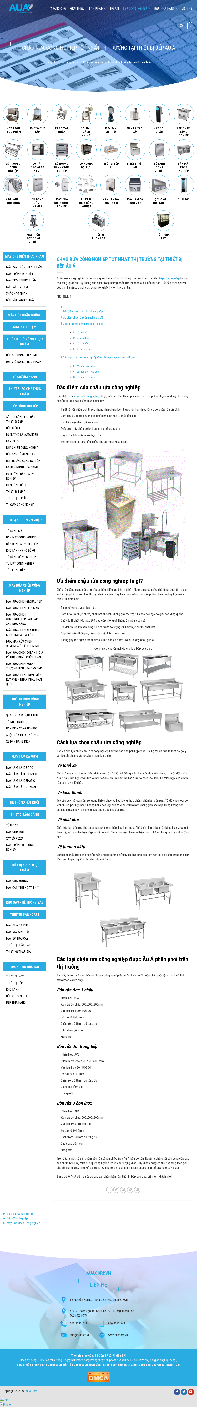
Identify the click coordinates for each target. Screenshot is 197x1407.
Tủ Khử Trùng (15, 722)
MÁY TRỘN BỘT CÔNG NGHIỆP (20, 847)
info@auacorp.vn (80, 1335)
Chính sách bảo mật (116, 1365)
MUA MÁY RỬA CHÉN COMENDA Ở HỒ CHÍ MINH (22, 644)
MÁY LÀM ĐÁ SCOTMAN (21, 787)
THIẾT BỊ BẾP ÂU (16, 498)
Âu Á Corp (31, 1391)
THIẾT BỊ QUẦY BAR (18, 945)
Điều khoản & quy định (31, 1365)
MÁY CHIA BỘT (15, 832)
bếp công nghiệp (169, 278)
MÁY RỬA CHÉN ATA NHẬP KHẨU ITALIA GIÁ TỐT (22, 632)
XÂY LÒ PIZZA (14, 838)
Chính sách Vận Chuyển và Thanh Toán (155, 1365)
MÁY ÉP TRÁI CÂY (17, 938)
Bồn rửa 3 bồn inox (86, 377)
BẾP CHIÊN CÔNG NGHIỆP (22, 448)
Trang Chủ (58, 8)
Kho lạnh (12, 989)
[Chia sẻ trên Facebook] (109, 1190)
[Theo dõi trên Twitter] (184, 1392)
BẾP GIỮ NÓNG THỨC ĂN (21, 355)
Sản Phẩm (96, 8)
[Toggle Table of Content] (60, 307)
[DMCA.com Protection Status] (98, 1376)
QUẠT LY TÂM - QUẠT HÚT (22, 715)
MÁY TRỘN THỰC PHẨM (21, 280)
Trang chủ (51, 62)
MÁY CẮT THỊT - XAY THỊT (22, 887)
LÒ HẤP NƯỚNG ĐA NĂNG (22, 467)
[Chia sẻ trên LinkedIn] (137, 1190)
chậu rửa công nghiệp (87, 396)
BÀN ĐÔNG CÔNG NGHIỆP (22, 544)
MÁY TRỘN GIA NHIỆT (19, 274)
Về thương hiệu (84, 349)
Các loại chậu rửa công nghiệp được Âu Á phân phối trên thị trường (99, 357)
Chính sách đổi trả (60, 1365)
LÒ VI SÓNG (13, 441)
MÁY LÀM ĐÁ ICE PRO (19, 767)
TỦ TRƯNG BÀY (15, 570)
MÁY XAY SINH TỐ (17, 932)
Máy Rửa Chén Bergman (22, 608)
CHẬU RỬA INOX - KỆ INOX (22, 735)
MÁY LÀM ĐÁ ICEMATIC (20, 781)
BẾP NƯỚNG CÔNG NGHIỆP (23, 461)
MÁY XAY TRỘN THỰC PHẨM (24, 267)
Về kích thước (83, 338)
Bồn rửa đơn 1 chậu (86, 366)
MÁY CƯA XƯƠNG (17, 881)
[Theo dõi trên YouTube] (191, 1392)
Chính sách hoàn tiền (87, 1365)
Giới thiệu (77, 8)
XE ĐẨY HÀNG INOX (18, 741)
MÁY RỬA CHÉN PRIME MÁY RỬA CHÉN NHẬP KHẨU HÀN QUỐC (24, 679)
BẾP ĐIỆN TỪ (14, 428)
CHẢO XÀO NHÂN (16, 293)
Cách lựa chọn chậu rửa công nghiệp (83, 323)
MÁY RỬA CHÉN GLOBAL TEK (24, 601)
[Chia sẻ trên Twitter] (116, 1190)
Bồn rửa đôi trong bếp (88, 371)
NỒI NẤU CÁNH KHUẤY (20, 300)
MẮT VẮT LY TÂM (17, 287)
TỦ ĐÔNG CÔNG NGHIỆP (21, 557)
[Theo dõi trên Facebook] (177, 1392)
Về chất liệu (82, 343)
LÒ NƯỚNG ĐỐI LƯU (18, 485)
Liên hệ (187, 8)
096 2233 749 (78, 1323)
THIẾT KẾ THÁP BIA (18, 951)
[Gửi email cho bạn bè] (123, 1190)
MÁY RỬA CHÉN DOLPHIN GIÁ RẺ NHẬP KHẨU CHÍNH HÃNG (24, 655)
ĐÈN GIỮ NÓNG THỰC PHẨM (23, 362)
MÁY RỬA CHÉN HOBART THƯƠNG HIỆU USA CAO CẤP (24, 666)
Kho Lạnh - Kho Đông (20, 550)
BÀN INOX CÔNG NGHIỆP (21, 728)
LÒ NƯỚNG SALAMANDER (22, 434)
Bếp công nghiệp (135, 8)
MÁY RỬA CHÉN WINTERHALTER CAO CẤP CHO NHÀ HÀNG (22, 619)
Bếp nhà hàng (164, 8)
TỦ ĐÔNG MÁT (15, 531)
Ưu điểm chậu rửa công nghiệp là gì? (83, 317)
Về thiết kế (82, 332)
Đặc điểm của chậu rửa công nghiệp (83, 311)
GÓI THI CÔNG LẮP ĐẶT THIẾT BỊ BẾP (20, 419)
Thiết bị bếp (14, 983)
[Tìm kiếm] (181, 26)
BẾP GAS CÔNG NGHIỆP (21, 454)
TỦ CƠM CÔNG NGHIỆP (20, 505)
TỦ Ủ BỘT (12, 825)
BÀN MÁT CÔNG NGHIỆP (21, 537)
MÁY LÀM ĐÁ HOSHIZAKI (21, 774)
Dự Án (114, 8)
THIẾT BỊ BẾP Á (15, 491)
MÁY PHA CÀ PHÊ (17, 925)
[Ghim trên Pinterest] (130, 1190)
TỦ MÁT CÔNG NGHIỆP (20, 563)
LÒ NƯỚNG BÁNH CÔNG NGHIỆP (20, 476)
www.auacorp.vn (118, 1335)
